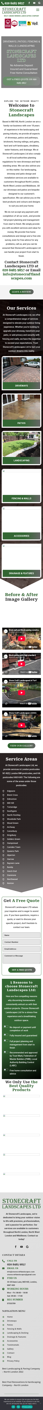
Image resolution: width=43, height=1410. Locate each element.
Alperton (11, 855)
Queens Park (13, 851)
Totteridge (12, 807)
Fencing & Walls (21, 498)
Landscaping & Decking (17, 1333)
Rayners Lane (13, 863)
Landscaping (21, 460)
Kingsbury (11, 835)
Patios (21, 423)
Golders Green (13, 839)
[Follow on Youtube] (34, 3)
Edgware (11, 791)
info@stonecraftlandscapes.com (21, 276)
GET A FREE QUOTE (22, 970)
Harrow (10, 859)
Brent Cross (12, 795)
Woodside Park (14, 819)
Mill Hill (10, 803)
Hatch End (12, 871)
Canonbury (12, 831)
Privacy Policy (13, 1361)
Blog (9, 1357)
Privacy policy (27, 1407)
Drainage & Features (21, 573)
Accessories (21, 536)
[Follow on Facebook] (29, 3)
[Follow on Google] (39, 3)
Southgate (12, 811)
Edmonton (12, 799)
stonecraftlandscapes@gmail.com (21, 1275)
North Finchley (14, 815)
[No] (40, 1403)
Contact (10, 1353)
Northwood (12, 879)
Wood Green (12, 823)
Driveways (21, 385)
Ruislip (10, 867)
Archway (11, 827)
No (18, 1407)
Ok (13, 1407)
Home (10, 1316)
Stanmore (11, 875)
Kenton (10, 883)
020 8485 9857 (14, 3)
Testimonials (13, 1345)
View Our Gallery (21, 745)
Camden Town (13, 847)
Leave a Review (21, 292)
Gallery (10, 1349)
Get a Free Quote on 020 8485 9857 (21, 81)
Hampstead (12, 843)
